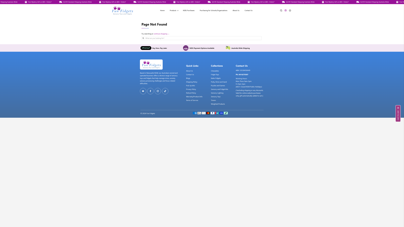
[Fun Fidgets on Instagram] (158, 91)
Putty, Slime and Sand (219, 82)
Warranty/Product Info (194, 97)
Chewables (215, 71)
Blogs (188, 78)
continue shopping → (161, 34)
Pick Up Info (190, 86)
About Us (236, 10)
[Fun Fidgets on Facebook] (150, 91)
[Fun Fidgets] (122, 10)
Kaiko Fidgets (216, 78)
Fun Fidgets (151, 113)
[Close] (398, 108)
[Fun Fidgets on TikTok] (165, 91)
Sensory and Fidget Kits (219, 89)
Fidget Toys (215, 75)
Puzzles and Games (218, 86)
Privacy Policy (191, 89)
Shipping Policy (191, 82)
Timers (213, 100)
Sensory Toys (216, 97)
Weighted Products (218, 104)
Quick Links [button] (192, 65)
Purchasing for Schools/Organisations (213, 10)
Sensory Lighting (217, 93)
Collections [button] (217, 65)
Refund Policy (191, 93)
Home (162, 10)
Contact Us (248, 10)
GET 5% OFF (398, 115)
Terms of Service (192, 100)
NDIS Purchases (189, 10)
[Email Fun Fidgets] (143, 91)
